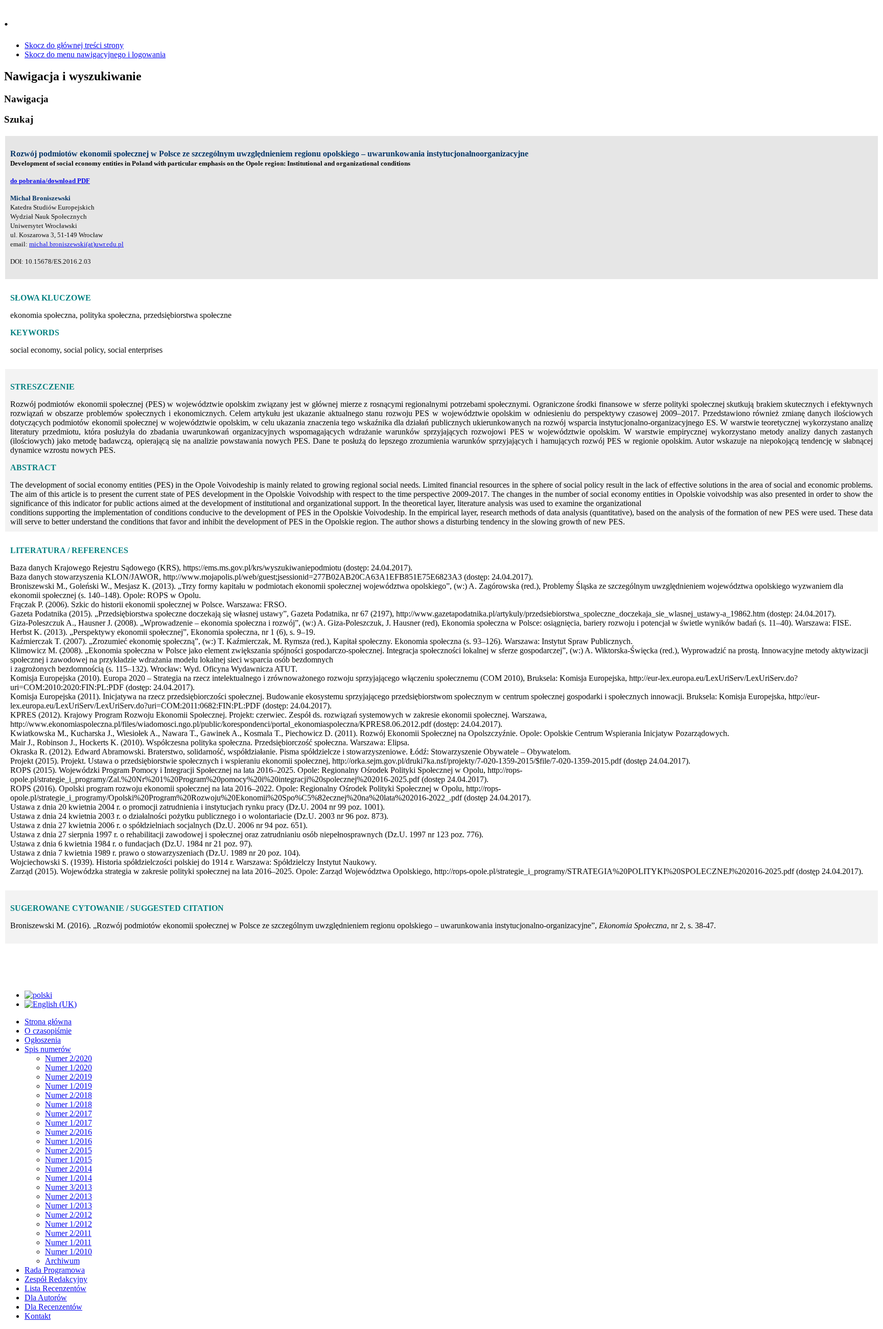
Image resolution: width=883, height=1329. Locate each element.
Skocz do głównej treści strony (74, 45)
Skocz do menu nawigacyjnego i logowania (95, 54)
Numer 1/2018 (68, 1104)
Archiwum (62, 1260)
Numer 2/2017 (68, 1113)
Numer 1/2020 (68, 1067)
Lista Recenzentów (55, 1288)
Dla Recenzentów (53, 1306)
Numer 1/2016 (68, 1141)
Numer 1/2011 (68, 1242)
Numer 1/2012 (68, 1224)
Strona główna (48, 1021)
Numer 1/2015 (68, 1159)
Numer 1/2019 (68, 1086)
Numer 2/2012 (68, 1214)
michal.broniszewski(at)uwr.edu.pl (76, 244)
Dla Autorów (46, 1297)
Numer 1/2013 (68, 1205)
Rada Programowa (55, 1270)
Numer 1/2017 (68, 1122)
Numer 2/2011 (68, 1233)
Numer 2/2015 (68, 1150)
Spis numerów (48, 1049)
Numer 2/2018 (68, 1095)
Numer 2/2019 (68, 1076)
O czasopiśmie (48, 1030)
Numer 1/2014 (68, 1178)
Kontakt (38, 1316)
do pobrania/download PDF (50, 181)
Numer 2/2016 (68, 1132)
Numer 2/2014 (68, 1168)
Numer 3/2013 (68, 1187)
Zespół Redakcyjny (56, 1279)
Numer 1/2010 (68, 1251)
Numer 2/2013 (68, 1196)
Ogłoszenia (43, 1040)
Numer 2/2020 (68, 1058)
